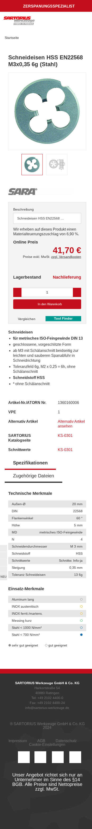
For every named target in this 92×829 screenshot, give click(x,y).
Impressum (17, 741)
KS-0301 (66, 436)
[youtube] (75, 757)
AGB (41, 741)
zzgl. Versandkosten (66, 257)
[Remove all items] (71, 218)
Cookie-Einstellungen (47, 745)
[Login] (53, 22)
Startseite (12, 38)
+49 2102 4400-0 (50, 698)
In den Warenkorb (50, 304)
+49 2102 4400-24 (51, 703)
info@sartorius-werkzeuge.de (47, 708)
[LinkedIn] (40, 757)
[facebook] (58, 757)
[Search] (63, 22)
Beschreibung (23, 209)
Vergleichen (26, 319)
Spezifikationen (30, 462)
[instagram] (24, 757)
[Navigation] (83, 22)
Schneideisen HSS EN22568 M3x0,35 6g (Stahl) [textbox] (44, 218)
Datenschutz (66, 741)
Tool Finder (63, 318)
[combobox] (47, 218)
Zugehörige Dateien (33, 475)
